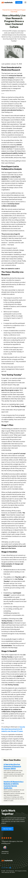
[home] (7, 2)
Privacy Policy (4, 867)
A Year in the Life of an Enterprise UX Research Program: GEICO (12, 766)
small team (7, 817)
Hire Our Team (7, 829)
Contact (19, 2)
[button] (25, 2)
